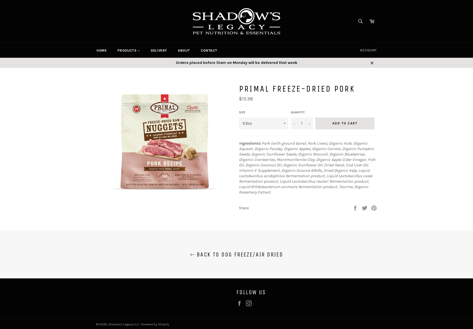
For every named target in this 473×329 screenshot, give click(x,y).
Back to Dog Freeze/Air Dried (239, 254)
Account (368, 50)
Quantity (298, 112)
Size (242, 112)
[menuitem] (101, 50)
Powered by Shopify (155, 324)
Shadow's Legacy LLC (124, 324)
